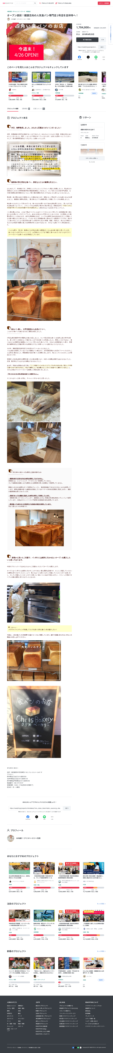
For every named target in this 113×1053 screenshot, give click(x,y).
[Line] (96, 57)
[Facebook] (79, 57)
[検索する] (35, 3)
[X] (88, 57)
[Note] (103, 57)
